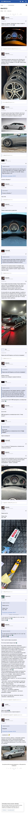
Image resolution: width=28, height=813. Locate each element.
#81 (26, 21)
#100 (26, 723)
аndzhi (6, 704)
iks (3, 102)
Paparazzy (7, 596)
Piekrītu (4, 810)
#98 (26, 628)
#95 (26, 455)
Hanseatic (5, 48)
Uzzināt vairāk (11, 810)
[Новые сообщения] (21, 1)
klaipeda (7, 17)
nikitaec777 (13, 48)
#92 (26, 409)
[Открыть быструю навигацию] (26, 5)
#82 (26, 57)
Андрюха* (5, 502)
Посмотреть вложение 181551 (9, 176)
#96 (26, 510)
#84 (26, 163)
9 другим (14, 699)
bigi (6, 160)
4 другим (15, 714)
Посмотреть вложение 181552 (9, 731)
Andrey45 (7, 250)
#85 (26, 187)
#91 (26, 385)
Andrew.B (9, 48)
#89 (26, 352)
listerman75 (5, 199)
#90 (26, 366)
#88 (26, 281)
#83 (26, 110)
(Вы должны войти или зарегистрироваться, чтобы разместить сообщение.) (14, 765)
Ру (7, 699)
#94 (26, 443)
